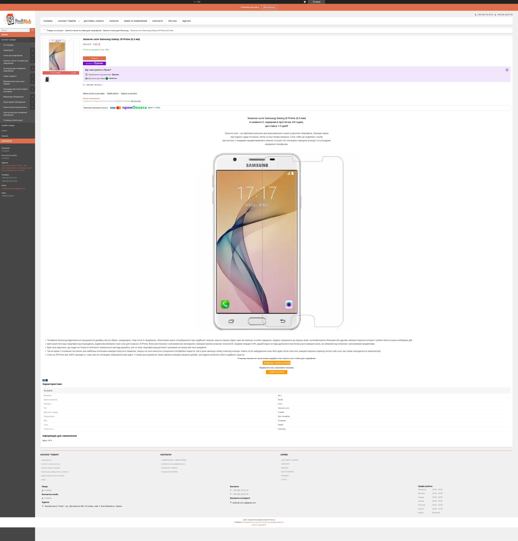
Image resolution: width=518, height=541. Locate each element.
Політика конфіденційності (273, 522)
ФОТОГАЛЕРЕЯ (287, 471)
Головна (48, 21)
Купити (94, 58)
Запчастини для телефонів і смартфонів (15, 113)
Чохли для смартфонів (12, 55)
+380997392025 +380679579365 (173, 460)
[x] (46, 381)
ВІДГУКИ (284, 468)
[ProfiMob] (17, 19)
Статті (4, 130)
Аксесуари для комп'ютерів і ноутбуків (15, 90)
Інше (43, 479)
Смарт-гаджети (9, 76)
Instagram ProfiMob (169, 471)
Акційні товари (8, 125)
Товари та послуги (55, 30)
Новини (5, 136)
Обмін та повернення (135, 21)
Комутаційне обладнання (14, 102)
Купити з (89, 63)
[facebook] (43, 381)
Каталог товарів (9, 39)
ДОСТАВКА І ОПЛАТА (289, 460)
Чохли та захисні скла (50, 464)
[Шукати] (32, 30)
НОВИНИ (285, 475)
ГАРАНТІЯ (285, 464)
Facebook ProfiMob (169, 468)
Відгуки (187, 21)
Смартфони (8, 50)
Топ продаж (8, 45)
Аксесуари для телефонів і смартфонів (14, 69)
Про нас (172, 21)
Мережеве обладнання (13, 96)
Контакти (158, 21)
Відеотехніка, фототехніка (52, 475)
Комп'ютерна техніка (50, 468)
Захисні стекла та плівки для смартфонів (15, 61)
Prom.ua (272, 520)
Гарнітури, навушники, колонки (55, 471)
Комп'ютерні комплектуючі (15, 107)
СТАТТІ (284, 479)
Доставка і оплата (94, 21)
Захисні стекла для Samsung (115, 30)
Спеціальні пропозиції (12, 120)
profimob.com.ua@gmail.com (13, 188)
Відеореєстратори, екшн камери (14, 82)
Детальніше (269, 7)
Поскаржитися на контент (252, 522)
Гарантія (113, 21)
